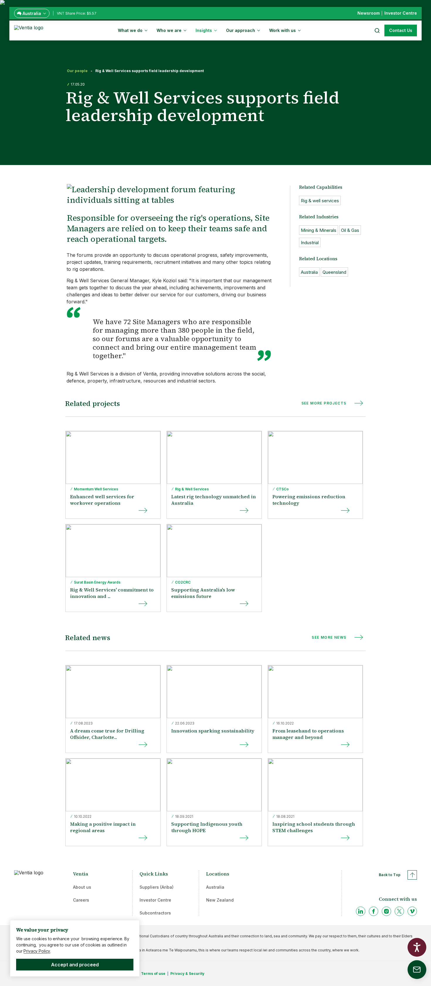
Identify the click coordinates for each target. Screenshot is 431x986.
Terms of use (153, 973)
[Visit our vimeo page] (412, 911)
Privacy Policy (36, 950)
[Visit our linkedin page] (360, 911)
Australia (215, 887)
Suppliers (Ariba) (157, 887)
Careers (81, 899)
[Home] (29, 30)
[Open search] (377, 30)
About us (82, 887)
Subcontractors (155, 912)
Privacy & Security (187, 973)
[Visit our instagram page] (386, 911)
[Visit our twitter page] (399, 911)
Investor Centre (155, 899)
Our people (77, 71)
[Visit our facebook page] (373, 911)
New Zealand (220, 899)
